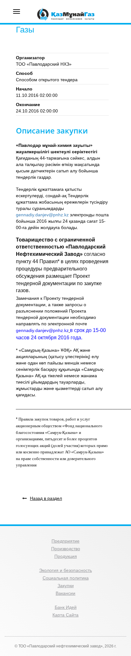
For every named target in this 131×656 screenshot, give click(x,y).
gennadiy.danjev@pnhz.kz (42, 214)
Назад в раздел (46, 498)
